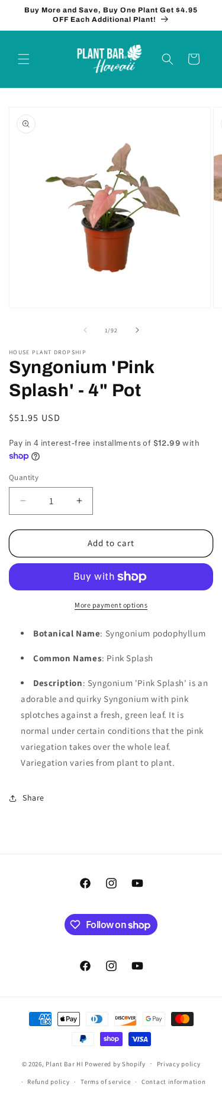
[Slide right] (137, 330)
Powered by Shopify (115, 1063)
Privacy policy (179, 1064)
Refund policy (48, 1081)
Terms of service (105, 1081)
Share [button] (33, 797)
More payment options (111, 604)
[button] (24, 59)
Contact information (173, 1081)
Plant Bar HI (64, 1063)
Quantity (23, 477)
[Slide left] (85, 330)
